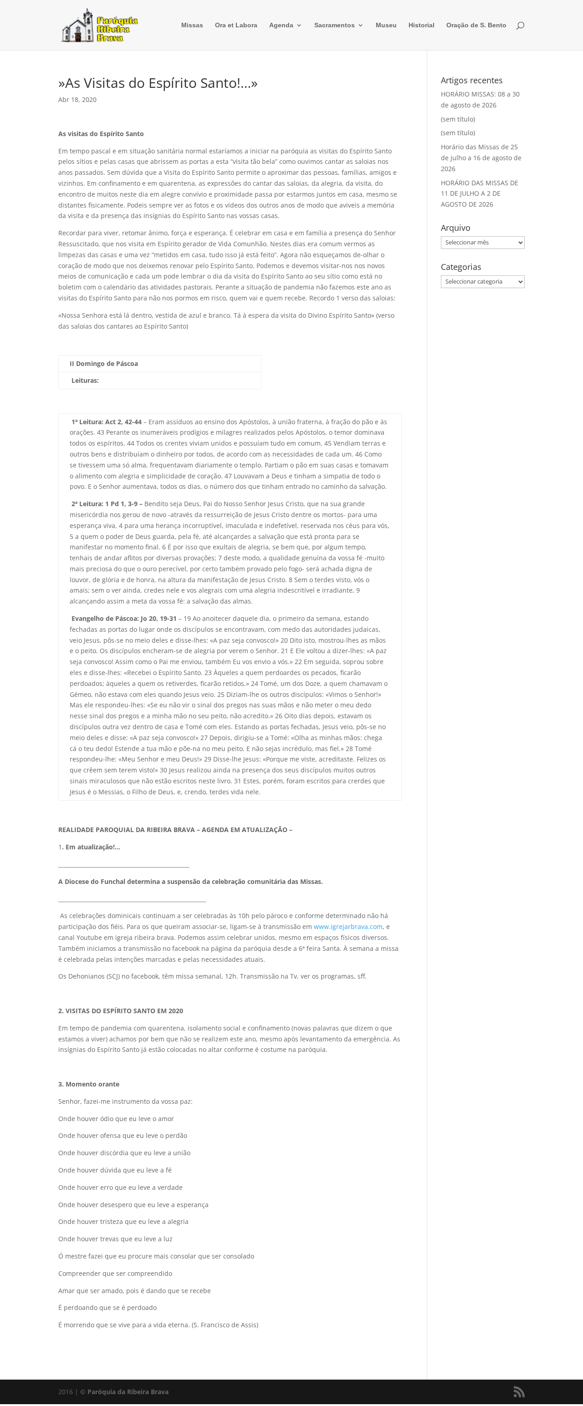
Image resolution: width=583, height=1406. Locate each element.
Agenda (281, 25)
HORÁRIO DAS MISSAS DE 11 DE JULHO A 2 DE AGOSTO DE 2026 (479, 193)
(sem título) (458, 119)
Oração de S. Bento (476, 25)
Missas (192, 25)
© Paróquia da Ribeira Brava (124, 1391)
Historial (422, 25)
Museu (386, 25)
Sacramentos (334, 25)
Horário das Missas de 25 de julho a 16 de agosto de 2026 (481, 157)
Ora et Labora (236, 25)
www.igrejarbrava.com (348, 926)
